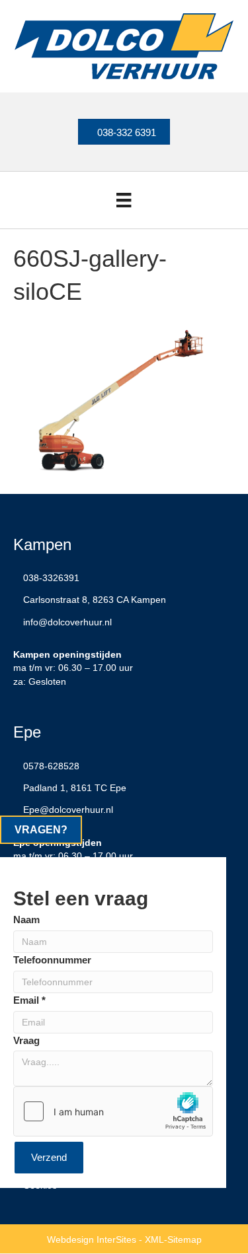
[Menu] (123, 200)
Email (29, 1000)
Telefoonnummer (52, 959)
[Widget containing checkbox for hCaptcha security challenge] (113, 1111)
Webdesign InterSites (91, 1239)
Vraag (26, 1040)
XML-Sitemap (173, 1239)
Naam (26, 919)
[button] (41, 830)
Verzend (49, 1157)
